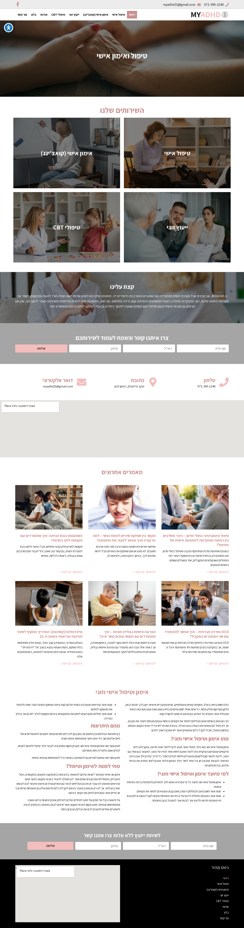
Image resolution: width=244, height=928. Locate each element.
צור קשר (22, 15)
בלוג (33, 15)
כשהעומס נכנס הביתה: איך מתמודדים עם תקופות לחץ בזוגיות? (51, 538)
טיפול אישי (118, 15)
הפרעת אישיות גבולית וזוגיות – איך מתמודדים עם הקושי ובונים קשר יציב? (127, 634)
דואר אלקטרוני (57, 380)
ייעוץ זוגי (74, 15)
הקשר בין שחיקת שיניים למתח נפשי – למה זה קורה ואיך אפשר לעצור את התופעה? (124, 538)
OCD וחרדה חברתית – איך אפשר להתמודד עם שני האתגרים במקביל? (197, 634)
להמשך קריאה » (217, 572)
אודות (43, 15)
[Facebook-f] (17, 4)
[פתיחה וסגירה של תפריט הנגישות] (8, 27)
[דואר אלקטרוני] (81, 382)
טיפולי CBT (58, 15)
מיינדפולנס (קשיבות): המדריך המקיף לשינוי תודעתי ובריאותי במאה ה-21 (50, 634)
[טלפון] (224, 382)
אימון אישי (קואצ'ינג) (95, 15)
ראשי (132, 15)
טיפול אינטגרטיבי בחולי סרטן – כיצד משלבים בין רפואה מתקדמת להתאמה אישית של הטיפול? (196, 540)
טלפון (209, 380)
